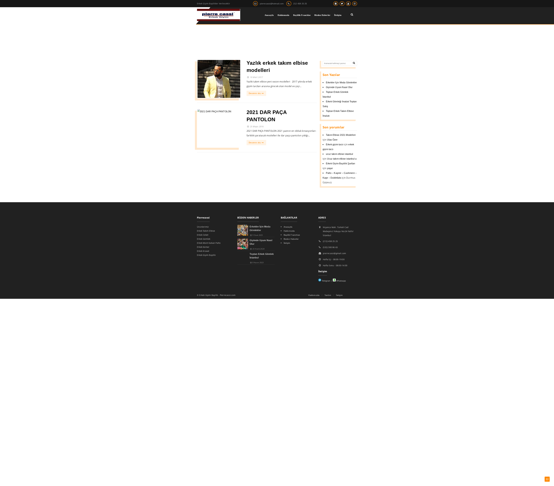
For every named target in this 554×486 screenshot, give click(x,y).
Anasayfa (288, 227)
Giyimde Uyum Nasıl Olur (339, 87)
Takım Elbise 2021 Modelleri (341, 135)
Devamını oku (255, 93)
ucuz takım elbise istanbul (339, 154)
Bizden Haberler (291, 239)
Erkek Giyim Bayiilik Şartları (340, 163)
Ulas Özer (332, 140)
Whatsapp (341, 281)
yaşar (330, 168)
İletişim (287, 243)
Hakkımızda (289, 231)
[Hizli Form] (547, 479)
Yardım (327, 295)
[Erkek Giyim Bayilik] (218, 20)
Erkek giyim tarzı (334, 144)
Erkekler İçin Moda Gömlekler (341, 82)
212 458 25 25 (300, 3)
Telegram (326, 281)
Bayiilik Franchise (292, 235)
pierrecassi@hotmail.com (272, 3)
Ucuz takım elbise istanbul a (342, 159)
